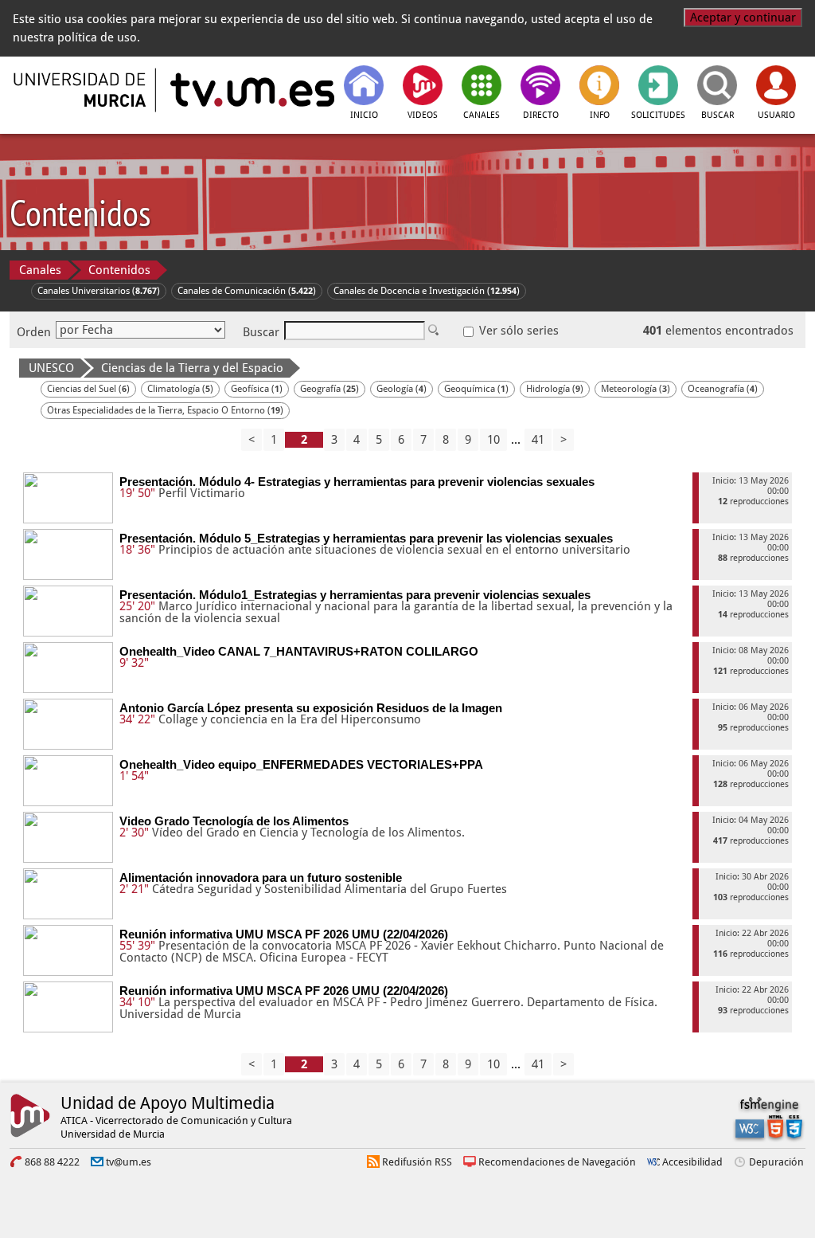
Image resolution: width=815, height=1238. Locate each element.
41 (538, 440)
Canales (40, 270)
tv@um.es (128, 1162)
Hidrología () (554, 388)
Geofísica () (257, 388)
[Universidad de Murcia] (81, 90)
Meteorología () (635, 388)
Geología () (401, 388)
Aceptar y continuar (743, 17)
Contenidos (119, 270)
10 (493, 440)
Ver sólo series (517, 330)
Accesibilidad (692, 1162)
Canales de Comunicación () (246, 290)
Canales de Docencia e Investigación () (426, 290)
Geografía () (329, 388)
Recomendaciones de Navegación (557, 1162)
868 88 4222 (52, 1162)
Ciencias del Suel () (88, 388)
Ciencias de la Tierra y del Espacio (192, 368)
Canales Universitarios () (98, 290)
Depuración (776, 1162)
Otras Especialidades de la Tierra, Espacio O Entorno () (165, 410)
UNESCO (51, 368)
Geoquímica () (476, 388)
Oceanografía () (723, 388)
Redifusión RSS (417, 1162)
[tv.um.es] (250, 90)
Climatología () (180, 388)
